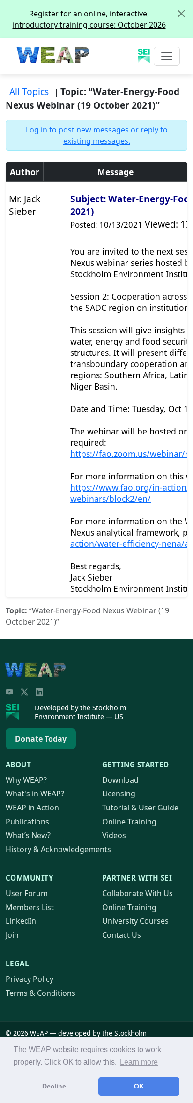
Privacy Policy (29, 979)
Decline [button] (54, 1086)
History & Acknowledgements (58, 849)
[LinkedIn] (39, 692)
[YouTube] (9, 692)
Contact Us (121, 935)
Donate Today (41, 739)
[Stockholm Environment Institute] (16, 712)
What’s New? (28, 835)
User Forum (27, 893)
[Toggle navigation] (167, 56)
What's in (35, 793)
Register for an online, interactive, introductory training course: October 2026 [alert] (89, 19)
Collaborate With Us (137, 893)
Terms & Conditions (40, 993)
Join (12, 935)
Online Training (129, 821)
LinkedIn (21, 921)
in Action (32, 807)
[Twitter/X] (24, 692)
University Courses (135, 921)
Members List (30, 907)
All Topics (29, 91)
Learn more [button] (139, 1062)
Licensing (118, 793)
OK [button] (139, 1086)
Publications (27, 821)
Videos (114, 835)
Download (120, 780)
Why (26, 780)
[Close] (181, 13)
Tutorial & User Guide (140, 807)
